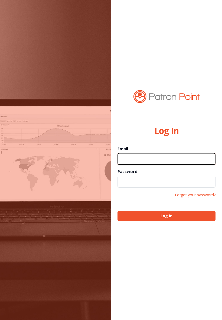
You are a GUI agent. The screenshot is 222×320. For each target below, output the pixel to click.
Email (122, 148)
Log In (166, 215)
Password (127, 171)
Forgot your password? (195, 194)
